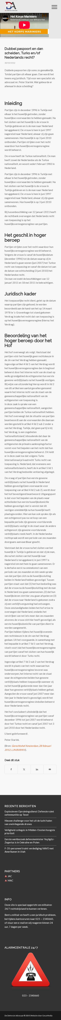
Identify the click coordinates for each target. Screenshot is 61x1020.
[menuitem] (51, 6)
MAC (10, 880)
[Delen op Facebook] (11, 769)
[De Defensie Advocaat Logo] (25, 6)
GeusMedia (47, 1016)
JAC (9, 876)
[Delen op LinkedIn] (37, 769)
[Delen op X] (24, 769)
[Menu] (51, 6)
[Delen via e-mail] (50, 769)
